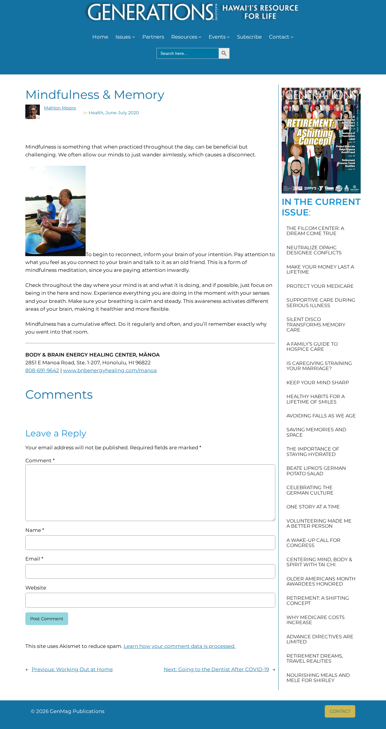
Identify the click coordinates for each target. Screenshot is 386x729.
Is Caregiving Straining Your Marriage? (319, 366)
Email (34, 559)
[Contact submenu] (291, 36)
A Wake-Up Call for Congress (313, 543)
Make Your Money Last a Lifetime (320, 269)
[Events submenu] (228, 36)
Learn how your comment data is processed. (180, 646)
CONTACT (340, 711)
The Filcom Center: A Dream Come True (315, 231)
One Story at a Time (313, 507)
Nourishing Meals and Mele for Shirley (318, 678)
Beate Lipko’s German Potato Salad (316, 471)
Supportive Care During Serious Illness (320, 302)
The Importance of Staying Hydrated (312, 451)
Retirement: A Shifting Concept (317, 600)
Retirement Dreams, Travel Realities (314, 658)
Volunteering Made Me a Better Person (319, 523)
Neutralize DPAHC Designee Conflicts (314, 250)
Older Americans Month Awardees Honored (321, 581)
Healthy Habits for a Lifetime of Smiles (315, 399)
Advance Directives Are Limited (319, 639)
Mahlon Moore (60, 108)
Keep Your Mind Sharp (317, 382)
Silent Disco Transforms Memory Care (315, 325)
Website (35, 588)
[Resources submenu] (199, 36)
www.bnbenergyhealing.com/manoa (110, 370)
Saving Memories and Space (316, 432)
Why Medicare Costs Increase (315, 620)
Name (34, 530)
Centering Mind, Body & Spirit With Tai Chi (319, 562)
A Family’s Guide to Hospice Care (312, 346)
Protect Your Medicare (320, 286)
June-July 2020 (122, 112)
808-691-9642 (42, 370)
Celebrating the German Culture (310, 490)
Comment (40, 460)
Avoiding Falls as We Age (321, 416)
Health (96, 112)
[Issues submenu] (133, 36)
